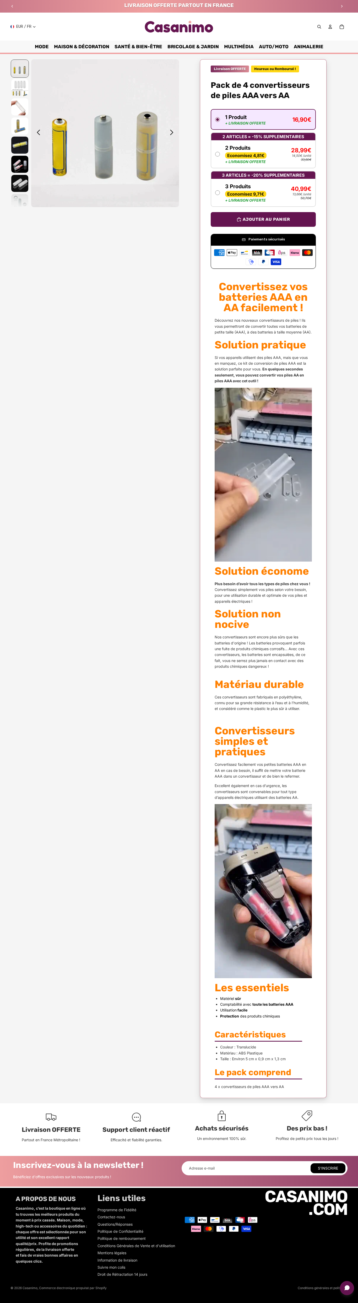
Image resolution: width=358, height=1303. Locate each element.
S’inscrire (328, 1168)
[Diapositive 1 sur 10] (19, 68)
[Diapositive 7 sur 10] (19, 183)
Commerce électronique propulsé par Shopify (73, 1288)
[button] (263, 119)
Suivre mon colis (111, 1267)
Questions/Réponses (115, 1224)
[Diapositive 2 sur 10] (19, 87)
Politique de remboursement (121, 1238)
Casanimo (30, 1288)
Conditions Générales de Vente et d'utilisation (136, 1245)
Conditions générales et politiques (323, 1288)
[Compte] (330, 27)
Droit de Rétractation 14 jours (122, 1274)
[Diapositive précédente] (12, 6)
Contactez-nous (111, 1217)
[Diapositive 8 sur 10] (19, 202)
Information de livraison (117, 1260)
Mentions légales (111, 1253)
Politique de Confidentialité (120, 1231)
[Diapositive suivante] (342, 6)
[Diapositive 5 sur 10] (19, 145)
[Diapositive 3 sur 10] (19, 106)
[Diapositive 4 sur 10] (19, 125)
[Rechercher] (319, 27)
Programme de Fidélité (116, 1210)
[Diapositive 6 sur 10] (19, 164)
